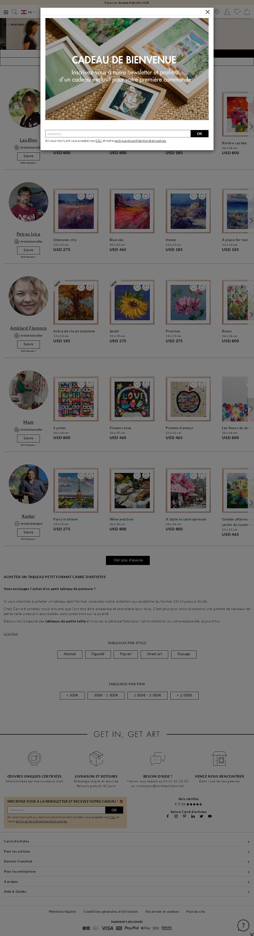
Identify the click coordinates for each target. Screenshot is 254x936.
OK (199, 133)
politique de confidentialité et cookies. (140, 141)
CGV (98, 141)
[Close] (207, 12)
